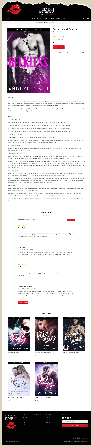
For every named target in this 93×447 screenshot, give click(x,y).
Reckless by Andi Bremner (49, 22)
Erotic (41, 22)
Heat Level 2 (48, 419)
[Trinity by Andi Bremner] (19, 334)
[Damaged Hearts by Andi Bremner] (74, 334)
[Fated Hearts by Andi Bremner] (46, 334)
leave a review (62, 36)
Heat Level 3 (56, 31)
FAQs (57, 18)
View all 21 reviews (23, 302)
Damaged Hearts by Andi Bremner (71, 352)
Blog (63, 18)
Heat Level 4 (48, 422)
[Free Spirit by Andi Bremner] (19, 379)
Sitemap (25, 424)
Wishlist (84, 52)
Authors (39, 18)
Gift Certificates (12, 441)
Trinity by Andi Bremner (14, 352)
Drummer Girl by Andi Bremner (43, 397)
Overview (10, 97)
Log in (84, 18)
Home (37, 22)
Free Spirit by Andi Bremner (15, 397)
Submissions (49, 18)
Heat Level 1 (48, 417)
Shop (32, 18)
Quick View (19, 348)
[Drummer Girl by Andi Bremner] (46, 379)
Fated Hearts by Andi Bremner (43, 352)
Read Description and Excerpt (60, 42)
